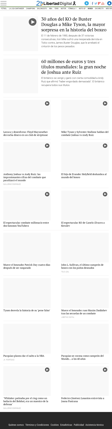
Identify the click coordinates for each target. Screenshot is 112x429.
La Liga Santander (16, 9)
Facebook (92, 3)
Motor (63, 9)
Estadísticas (66, 424)
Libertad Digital (56, 3)
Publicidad (79, 424)
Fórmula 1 (72, 9)
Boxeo (90, 9)
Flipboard (99, 3)
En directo (99, 9)
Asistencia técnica (94, 424)
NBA (50, 9)
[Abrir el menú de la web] (18, 3)
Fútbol (4, 9)
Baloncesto (42, 9)
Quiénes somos (16, 424)
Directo (86, 3)
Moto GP (82, 9)
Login (109, 3)
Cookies (55, 424)
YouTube (103, 3)
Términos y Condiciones (37, 424)
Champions (30, 9)
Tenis (56, 9)
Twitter (96, 3)
